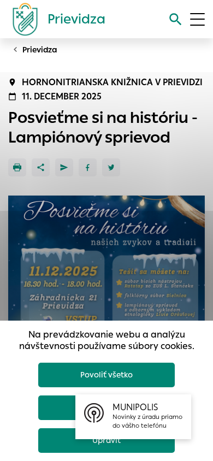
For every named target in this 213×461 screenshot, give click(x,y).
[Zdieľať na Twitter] (111, 167)
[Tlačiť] (17, 167)
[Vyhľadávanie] (175, 19)
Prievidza (39, 50)
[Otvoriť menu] (197, 19)
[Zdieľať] (41, 167)
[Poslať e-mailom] (64, 167)
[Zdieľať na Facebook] (88, 167)
